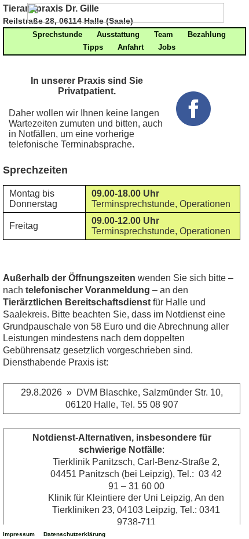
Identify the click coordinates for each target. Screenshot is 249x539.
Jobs (166, 47)
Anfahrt (131, 47)
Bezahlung (207, 34)
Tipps (93, 47)
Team (163, 34)
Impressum (19, 534)
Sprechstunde (57, 34)
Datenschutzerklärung (74, 534)
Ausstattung (118, 34)
